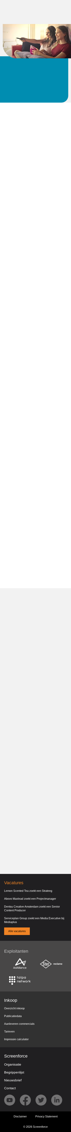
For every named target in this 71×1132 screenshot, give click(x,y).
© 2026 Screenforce (35, 1126)
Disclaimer (20, 1116)
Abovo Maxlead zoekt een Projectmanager (30, 898)
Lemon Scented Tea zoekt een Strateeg (28, 890)
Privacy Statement (46, 1116)
